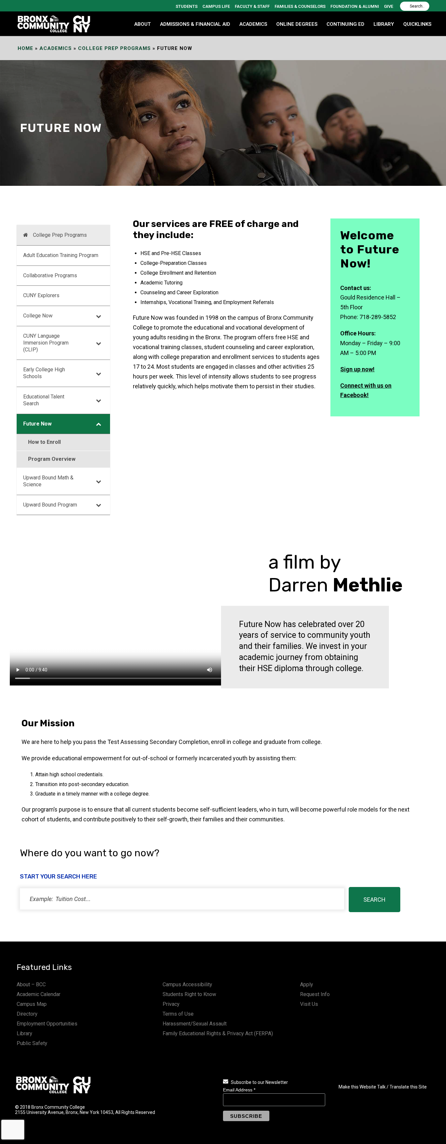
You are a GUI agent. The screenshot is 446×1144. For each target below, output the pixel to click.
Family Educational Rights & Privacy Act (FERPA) (218, 1033)
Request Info (315, 994)
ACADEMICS (253, 24)
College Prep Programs (114, 48)
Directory (27, 1014)
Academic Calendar (38, 994)
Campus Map (32, 1004)
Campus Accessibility (187, 984)
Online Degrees (296, 24)
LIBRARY (384, 24)
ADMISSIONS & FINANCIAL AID (195, 24)
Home (25, 48)
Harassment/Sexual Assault (195, 1024)
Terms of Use (178, 1014)
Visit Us (309, 1004)
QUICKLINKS (417, 24)
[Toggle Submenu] (98, 316)
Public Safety (32, 1043)
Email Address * (239, 1089)
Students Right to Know (189, 994)
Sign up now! (357, 369)
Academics (56, 48)
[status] (182, 899)
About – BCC (31, 984)
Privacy (171, 1004)
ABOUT (142, 24)
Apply (306, 984)
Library (24, 1033)
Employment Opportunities (47, 1024)
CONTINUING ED (345, 24)
